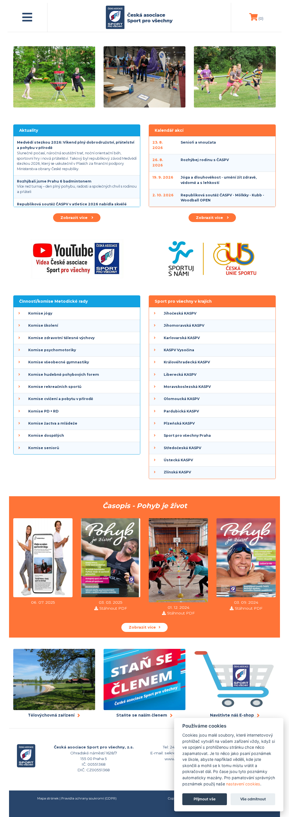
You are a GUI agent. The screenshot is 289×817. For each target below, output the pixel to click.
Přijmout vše (205, 799)
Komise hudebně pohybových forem (63, 374)
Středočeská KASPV (182, 448)
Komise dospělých (46, 435)
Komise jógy (40, 313)
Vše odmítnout (253, 799)
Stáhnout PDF (113, 608)
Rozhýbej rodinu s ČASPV (205, 160)
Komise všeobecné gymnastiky (58, 362)
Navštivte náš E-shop (232, 715)
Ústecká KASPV (178, 460)
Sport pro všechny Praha (187, 435)
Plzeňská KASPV (179, 423)
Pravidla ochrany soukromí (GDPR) (89, 798)
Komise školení (43, 325)
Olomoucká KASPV (182, 399)
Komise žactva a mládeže (52, 423)
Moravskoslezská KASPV (187, 387)
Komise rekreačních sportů (54, 387)
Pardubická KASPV (181, 411)
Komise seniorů (43, 448)
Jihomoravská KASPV (184, 325)
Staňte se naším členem (141, 715)
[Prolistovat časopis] (43, 558)
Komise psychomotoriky (52, 350)
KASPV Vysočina (179, 350)
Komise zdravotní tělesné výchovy (61, 338)
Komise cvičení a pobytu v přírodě (60, 399)
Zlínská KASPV (177, 472)
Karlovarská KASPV (182, 338)
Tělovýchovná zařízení (51, 715)
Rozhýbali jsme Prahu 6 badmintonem (54, 181)
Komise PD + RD (43, 411)
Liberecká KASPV (180, 374)
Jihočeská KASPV (180, 313)
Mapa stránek (48, 798)
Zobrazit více (74, 217)
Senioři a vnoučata (198, 142)
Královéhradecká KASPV (187, 362)
